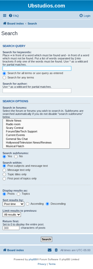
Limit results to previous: (20, 210)
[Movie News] (36, 121)
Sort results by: (13, 200)
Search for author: (15, 83)
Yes (9, 156)
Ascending (37, 203)
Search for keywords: (17, 52)
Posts (11, 193)
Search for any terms (20, 77)
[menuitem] (14, 16)
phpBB (33, 259)
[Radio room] (36, 124)
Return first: (11, 221)
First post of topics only (22, 178)
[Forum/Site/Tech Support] (36, 131)
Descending (58, 203)
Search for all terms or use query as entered (35, 73)
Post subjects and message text (27, 165)
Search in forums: (15, 107)
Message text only (18, 169)
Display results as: (15, 190)
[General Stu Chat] (36, 139)
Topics (25, 193)
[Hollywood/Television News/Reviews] (36, 143)
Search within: (12, 162)
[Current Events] (36, 135)
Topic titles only (17, 174)
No (20, 156)
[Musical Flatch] (36, 146)
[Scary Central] (36, 128)
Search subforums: (16, 153)
